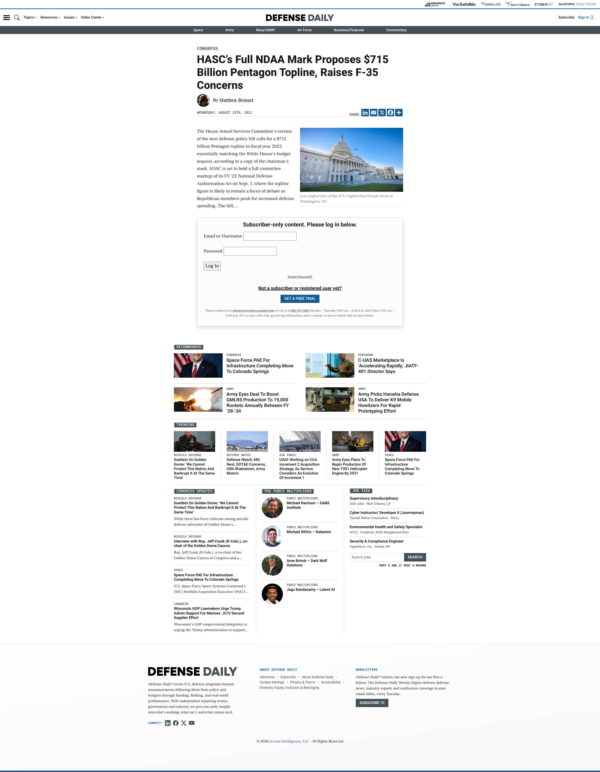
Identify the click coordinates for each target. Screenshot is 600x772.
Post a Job (388, 565)
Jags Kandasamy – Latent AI (311, 589)
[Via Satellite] (464, 4)
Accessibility (331, 682)
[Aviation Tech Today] (577, 4)
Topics (28, 17)
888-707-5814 (300, 311)
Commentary (396, 30)
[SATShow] (490, 4)
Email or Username (223, 236)
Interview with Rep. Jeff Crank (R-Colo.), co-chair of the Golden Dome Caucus (211, 543)
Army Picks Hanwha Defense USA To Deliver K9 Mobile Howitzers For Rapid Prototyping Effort (388, 402)
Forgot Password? (300, 277)
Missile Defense (187, 455)
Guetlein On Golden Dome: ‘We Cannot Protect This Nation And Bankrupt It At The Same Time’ (194, 468)
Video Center (91, 17)
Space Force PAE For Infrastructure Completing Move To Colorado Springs (259, 365)
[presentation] (272, 507)
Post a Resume (415, 565)
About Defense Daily (317, 677)
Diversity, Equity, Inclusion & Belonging (289, 687)
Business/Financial (349, 30)
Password (213, 251)
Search (415, 557)
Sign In (584, 17)
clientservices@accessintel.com (253, 311)
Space (198, 30)
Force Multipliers (302, 498)
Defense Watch (238, 455)
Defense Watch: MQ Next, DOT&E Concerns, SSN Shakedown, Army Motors (246, 466)
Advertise (267, 677)
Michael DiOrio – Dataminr (309, 532)
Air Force (304, 30)
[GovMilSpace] (517, 4)
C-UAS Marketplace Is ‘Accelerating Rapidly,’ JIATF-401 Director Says (388, 365)
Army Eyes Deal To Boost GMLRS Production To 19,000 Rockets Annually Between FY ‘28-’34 (257, 402)
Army (229, 30)
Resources (49, 17)
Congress (207, 49)
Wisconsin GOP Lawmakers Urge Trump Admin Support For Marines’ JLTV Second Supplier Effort (209, 613)
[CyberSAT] (544, 4)
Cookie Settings (272, 682)
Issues (69, 17)
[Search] (17, 17)
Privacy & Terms (302, 682)
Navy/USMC (265, 30)
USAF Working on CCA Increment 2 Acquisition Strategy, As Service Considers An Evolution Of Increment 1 (299, 468)
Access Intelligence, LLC (289, 741)
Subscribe (566, 17)
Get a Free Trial (300, 298)
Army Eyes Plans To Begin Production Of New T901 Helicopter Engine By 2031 (350, 466)
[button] (6, 17)
